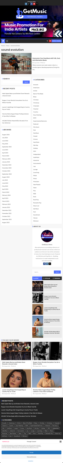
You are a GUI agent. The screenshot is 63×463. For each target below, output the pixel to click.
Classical (35, 109)
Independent (37, 154)
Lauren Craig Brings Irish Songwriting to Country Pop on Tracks (52, 309)
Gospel (35, 136)
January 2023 (6, 207)
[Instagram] (47, 264)
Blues (34, 96)
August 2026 (6, 134)
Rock (34, 196)
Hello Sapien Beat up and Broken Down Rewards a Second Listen (50, 286)
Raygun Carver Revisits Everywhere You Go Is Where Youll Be (51, 298)
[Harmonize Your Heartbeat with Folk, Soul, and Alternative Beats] (16, 63)
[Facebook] (44, 264)
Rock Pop (36, 199)
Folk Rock (36, 133)
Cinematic (36, 106)
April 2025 (5, 152)
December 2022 (6, 210)
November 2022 (6, 213)
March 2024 (5, 192)
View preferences (31, 457)
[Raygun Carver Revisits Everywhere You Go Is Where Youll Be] (37, 297)
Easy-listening (37, 115)
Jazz (34, 166)
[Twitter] (50, 264)
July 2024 (5, 180)
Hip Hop (35, 145)
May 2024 (5, 186)
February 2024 (6, 195)
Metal (35, 175)
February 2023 (6, 204)
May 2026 (5, 143)
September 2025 (7, 146)
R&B (34, 193)
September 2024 (7, 174)
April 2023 (5, 198)
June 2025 (5, 149)
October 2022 (6, 216)
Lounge (35, 169)
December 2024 (6, 165)
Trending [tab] (57, 278)
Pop (34, 190)
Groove (35, 139)
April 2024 (5, 189)
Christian (36, 99)
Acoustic (35, 84)
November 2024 (6, 168)
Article (35, 90)
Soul (34, 212)
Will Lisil (43, 62)
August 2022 (6, 222)
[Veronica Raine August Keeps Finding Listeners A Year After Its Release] (37, 321)
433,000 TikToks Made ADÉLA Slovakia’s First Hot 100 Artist (18, 416)
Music (35, 178)
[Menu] (7, 41)
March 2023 (5, 201)
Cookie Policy (30, 460)
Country (35, 112)
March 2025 (5, 156)
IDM (34, 151)
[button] (60, 441)
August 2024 (6, 177)
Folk (34, 130)
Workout (35, 221)
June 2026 (5, 140)
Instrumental (37, 163)
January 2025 (6, 162)
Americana (36, 87)
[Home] (3, 41)
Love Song (36, 172)
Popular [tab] (47, 278)
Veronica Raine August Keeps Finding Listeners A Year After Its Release (52, 321)
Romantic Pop (37, 202)
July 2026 (5, 137)
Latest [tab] (36, 278)
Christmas (36, 102)
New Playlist (36, 184)
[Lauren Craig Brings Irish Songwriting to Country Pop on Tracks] (37, 309)
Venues (35, 218)
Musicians (36, 181)
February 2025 (6, 159)
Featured (35, 124)
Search (6, 79)
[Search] (47, 41)
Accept (31, 452)
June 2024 (5, 183)
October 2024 (6, 171)
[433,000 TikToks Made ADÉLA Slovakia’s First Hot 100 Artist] (37, 332)
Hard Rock (36, 142)
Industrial (36, 160)
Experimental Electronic (40, 121)
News (35, 187)
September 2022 (7, 219)
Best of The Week (38, 93)
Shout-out (36, 206)
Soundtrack (36, 215)
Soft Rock (36, 209)
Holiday (35, 148)
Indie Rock (36, 157)
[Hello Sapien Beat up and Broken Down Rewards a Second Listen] (37, 286)
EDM (34, 118)
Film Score (36, 127)
